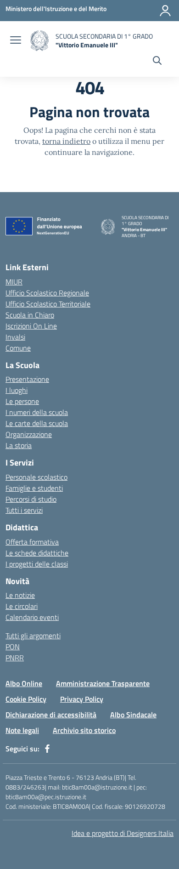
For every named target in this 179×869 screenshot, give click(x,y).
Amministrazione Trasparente (103, 683)
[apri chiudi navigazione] (15, 40)
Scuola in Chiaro (30, 314)
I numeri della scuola (37, 412)
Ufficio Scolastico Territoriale (48, 303)
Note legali (22, 730)
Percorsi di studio (31, 499)
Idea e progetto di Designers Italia (122, 833)
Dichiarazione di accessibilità (51, 714)
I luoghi (17, 390)
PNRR (15, 657)
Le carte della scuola (37, 423)
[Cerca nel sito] (157, 62)
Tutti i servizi (24, 510)
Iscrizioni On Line (31, 325)
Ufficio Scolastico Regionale (47, 292)
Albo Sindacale (133, 714)
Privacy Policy (81, 698)
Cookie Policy (26, 698)
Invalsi (15, 336)
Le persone (22, 401)
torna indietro (66, 141)
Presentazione (27, 379)
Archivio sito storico (84, 730)
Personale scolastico (36, 477)
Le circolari (22, 606)
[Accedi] (165, 11)
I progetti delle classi (37, 563)
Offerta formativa (32, 541)
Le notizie (20, 595)
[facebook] (47, 748)
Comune (18, 347)
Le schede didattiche (37, 552)
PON (13, 646)
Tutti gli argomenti (33, 635)
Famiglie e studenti (34, 488)
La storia (19, 445)
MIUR (14, 281)
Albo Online (24, 683)
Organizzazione (29, 434)
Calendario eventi (32, 617)
